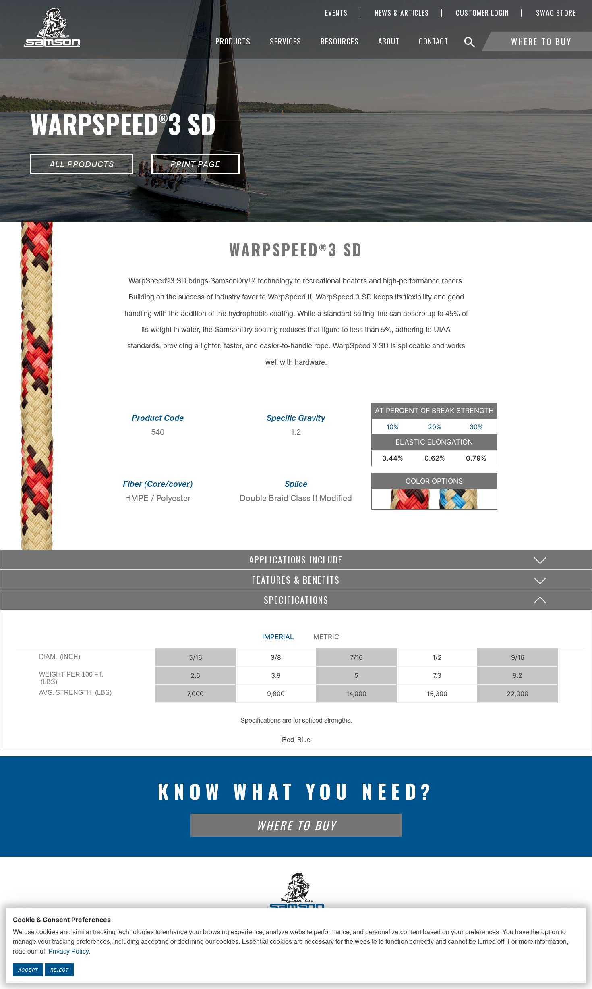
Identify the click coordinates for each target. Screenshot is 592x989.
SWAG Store (556, 13)
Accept (28, 969)
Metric (326, 637)
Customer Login (482, 13)
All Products (82, 164)
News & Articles (402, 13)
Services (285, 41)
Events (336, 13)
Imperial (278, 637)
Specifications (296, 599)
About (388, 41)
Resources (340, 41)
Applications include (296, 559)
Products (232, 41)
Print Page (195, 164)
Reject (59, 969)
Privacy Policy (68, 952)
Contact (433, 41)
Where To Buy (541, 41)
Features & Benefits (296, 579)
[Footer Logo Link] (296, 891)
